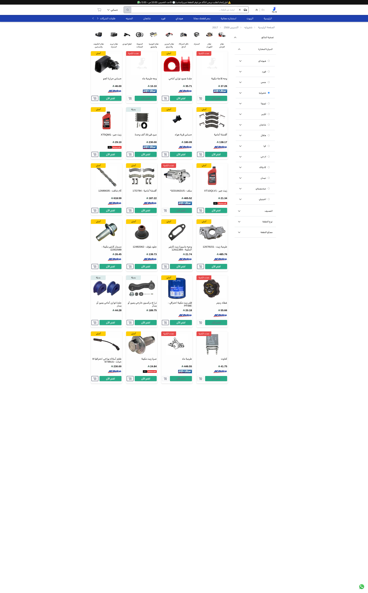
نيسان (263, 177)
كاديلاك (262, 167)
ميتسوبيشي (261, 188)
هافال (263, 135)
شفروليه (262, 92)
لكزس (263, 114)
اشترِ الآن (216, 98)
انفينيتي (262, 199)
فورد (264, 71)
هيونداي (262, 61)
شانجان (262, 124)
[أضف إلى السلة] (200, 98)
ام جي (263, 156)
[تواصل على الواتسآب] (361, 586)
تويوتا (263, 103)
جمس (263, 82)
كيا (264, 146)
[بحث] (127, 10)
